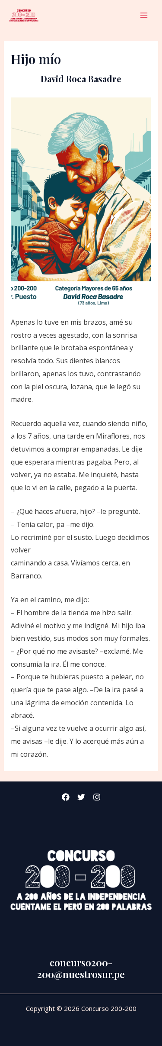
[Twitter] (81, 797)
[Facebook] (66, 797)
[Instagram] (97, 797)
